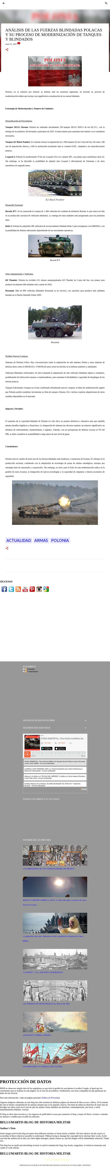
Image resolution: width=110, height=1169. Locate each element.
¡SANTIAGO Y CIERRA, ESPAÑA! (37, 1035)
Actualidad (18, 540)
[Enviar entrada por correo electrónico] (18, 44)
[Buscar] (106, 3)
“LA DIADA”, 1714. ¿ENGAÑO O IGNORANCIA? (43, 972)
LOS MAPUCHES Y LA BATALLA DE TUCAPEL (43, 1067)
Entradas (31, 669)
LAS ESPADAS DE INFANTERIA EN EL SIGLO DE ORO (46, 1004)
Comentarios (32, 671)
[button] (7, 50)
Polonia (60, 540)
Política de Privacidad (50, 1098)
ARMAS (41, 540)
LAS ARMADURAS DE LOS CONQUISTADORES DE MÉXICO (48, 869)
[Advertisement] (55, 626)
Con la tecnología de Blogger (56, 1159)
